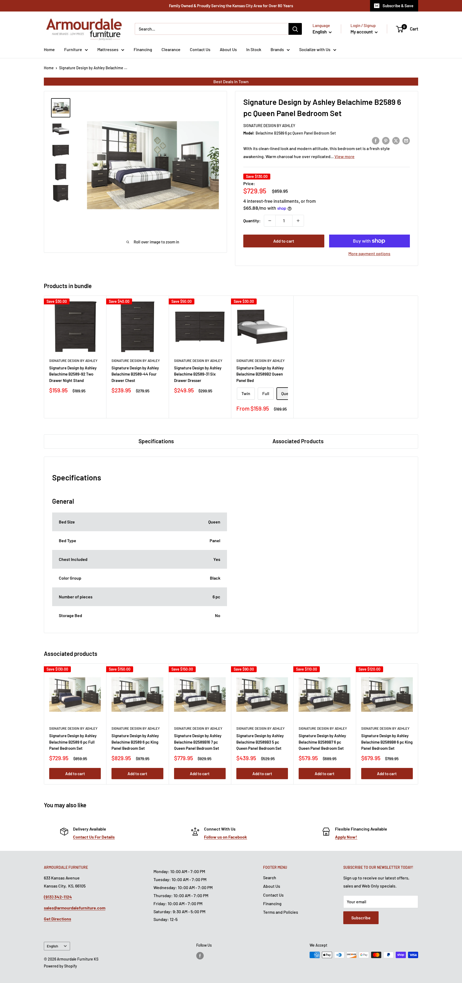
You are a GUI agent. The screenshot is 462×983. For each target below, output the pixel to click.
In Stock (253, 49)
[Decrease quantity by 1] (269, 220)
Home (49, 49)
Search (269, 877)
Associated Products (298, 441)
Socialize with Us (314, 49)
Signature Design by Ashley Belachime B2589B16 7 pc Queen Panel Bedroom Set (197, 742)
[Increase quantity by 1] (298, 220)
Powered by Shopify (60, 966)
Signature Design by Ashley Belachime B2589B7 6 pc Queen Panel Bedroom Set (322, 742)
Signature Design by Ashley (269, 125)
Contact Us (200, 49)
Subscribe (361, 917)
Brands (277, 49)
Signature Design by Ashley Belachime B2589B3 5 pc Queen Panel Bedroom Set (260, 742)
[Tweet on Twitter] (396, 140)
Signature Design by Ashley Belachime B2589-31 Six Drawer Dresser (197, 374)
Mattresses (107, 49)
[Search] (295, 29)
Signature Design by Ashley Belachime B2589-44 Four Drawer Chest (135, 374)
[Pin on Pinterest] (386, 140)
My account (362, 31)
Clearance (170, 49)
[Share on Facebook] (375, 140)
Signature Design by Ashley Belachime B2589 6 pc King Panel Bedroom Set (135, 742)
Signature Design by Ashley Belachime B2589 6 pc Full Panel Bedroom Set (73, 742)
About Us (228, 49)
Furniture (73, 49)
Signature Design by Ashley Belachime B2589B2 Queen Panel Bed (260, 374)
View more (344, 156)
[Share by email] (406, 140)
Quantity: (252, 220)
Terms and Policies (280, 912)
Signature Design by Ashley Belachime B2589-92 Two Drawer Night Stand (73, 374)
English (52, 946)
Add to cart (283, 240)
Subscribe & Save (398, 5)
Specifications (156, 441)
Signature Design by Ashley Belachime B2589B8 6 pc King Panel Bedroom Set (387, 742)
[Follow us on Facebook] (200, 955)
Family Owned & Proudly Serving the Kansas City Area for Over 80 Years (231, 5)
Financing (143, 49)
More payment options (369, 253)
